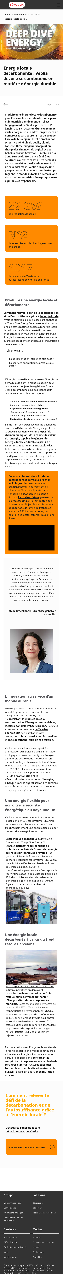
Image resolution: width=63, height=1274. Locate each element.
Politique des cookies (43, 1270)
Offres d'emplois (11, 1242)
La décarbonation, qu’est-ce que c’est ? (31, 358)
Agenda (36, 1247)
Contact (40, 1265)
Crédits (50, 1265)
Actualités (35, 14)
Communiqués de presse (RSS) (18, 1265)
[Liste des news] (6, 104)
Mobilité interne (11, 1257)
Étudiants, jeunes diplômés (15, 1247)
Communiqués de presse (44, 1242)
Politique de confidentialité (16, 1270)
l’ (8, 758)
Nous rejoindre (10, 1237)
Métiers (7, 1252)
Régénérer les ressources (44, 1212)
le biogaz (48, 449)
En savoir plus (31, 1147)
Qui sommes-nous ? (12, 1203)
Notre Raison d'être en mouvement (13, 1219)
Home (7, 14)
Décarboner (38, 1203)
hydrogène (41, 758)
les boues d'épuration (29, 449)
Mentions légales (42, 1268)
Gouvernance (10, 1207)
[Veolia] (17, 4)
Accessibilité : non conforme (17, 1268)
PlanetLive (37, 1257)
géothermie (29, 762)
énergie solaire (18, 758)
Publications (38, 1252)
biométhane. (49, 762)
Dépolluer (37, 1207)
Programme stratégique (14, 1212)
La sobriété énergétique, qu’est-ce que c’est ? (31, 364)
